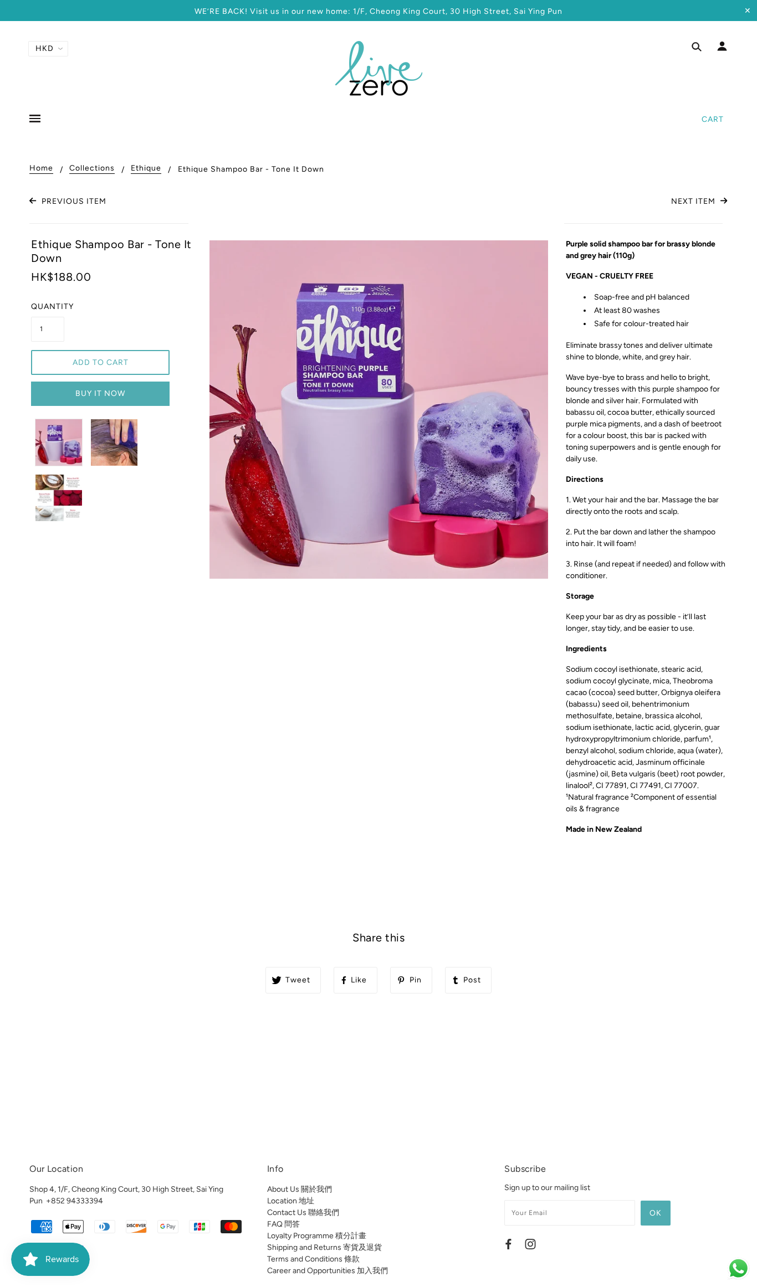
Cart (713, 119)
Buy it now (100, 393)
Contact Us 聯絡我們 (303, 1212)
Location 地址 (290, 1201)
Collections (92, 168)
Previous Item (72, 201)
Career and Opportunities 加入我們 (327, 1270)
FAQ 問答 (283, 1224)
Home (41, 168)
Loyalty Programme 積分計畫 (316, 1235)
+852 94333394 (74, 1201)
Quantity (47, 306)
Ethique (146, 168)
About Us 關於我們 (299, 1189)
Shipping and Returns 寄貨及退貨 (324, 1247)
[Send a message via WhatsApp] (738, 1268)
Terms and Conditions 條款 (313, 1259)
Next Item (694, 201)
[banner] (378, 68)
